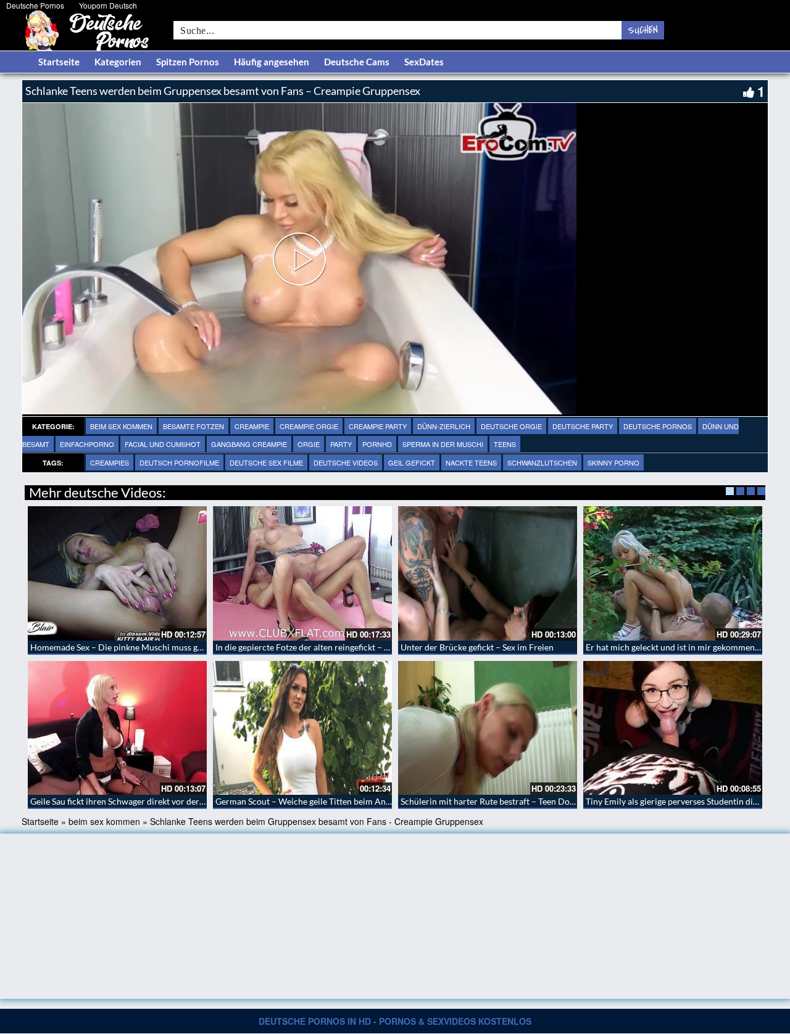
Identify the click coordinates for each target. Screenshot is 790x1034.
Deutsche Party (582, 426)
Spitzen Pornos (187, 61)
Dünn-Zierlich (443, 426)
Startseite (59, 61)
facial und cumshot (163, 444)
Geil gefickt (411, 462)
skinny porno (613, 462)
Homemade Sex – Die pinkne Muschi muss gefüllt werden (139, 647)
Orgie (308, 444)
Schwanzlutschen (542, 462)
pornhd (377, 444)
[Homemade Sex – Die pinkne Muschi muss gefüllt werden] (117, 573)
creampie (252, 426)
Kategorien (117, 61)
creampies (109, 462)
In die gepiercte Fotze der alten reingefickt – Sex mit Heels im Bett (340, 647)
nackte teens (471, 462)
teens (505, 444)
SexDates (424, 61)
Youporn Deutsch (108, 5)
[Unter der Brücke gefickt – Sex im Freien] (487, 573)
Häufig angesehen (271, 61)
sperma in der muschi (442, 444)
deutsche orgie (511, 426)
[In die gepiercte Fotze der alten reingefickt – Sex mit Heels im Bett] (302, 573)
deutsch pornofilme (179, 462)
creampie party (378, 426)
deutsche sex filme (266, 462)
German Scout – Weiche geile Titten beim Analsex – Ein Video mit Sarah (352, 801)
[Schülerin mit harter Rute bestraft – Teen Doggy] (487, 728)
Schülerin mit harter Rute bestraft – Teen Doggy (492, 801)
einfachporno (87, 444)
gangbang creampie (249, 444)
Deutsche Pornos (35, 5)
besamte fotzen (193, 426)
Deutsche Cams (356, 61)
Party (341, 444)
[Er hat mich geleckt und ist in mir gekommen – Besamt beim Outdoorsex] (672, 573)
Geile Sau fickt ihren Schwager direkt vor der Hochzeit (133, 801)
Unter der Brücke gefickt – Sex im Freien (477, 647)
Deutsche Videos (346, 462)
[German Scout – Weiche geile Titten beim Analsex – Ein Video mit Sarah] (302, 728)
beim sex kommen (121, 426)
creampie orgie (309, 426)
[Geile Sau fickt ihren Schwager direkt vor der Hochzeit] (117, 728)
